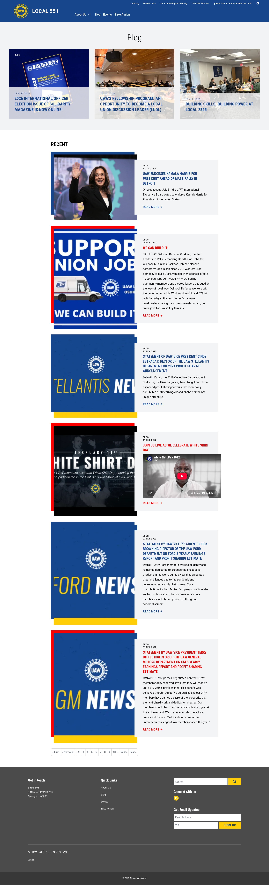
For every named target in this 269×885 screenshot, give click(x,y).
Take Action (122, 14)
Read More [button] (152, 207)
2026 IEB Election (200, 3)
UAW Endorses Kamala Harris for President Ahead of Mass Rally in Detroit (170, 178)
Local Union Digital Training (173, 3)
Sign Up (230, 825)
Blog (97, 14)
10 (115, 752)
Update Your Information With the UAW (232, 3)
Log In (31, 859)
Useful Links (149, 3)
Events (107, 14)
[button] (234, 781)
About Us (80, 14)
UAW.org (135, 3)
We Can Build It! (155, 248)
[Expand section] (89, 14)
